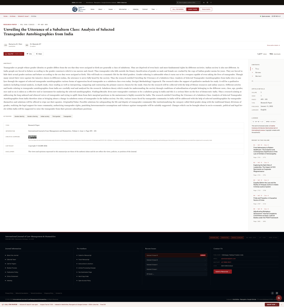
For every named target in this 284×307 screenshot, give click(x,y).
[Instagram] (207, 2)
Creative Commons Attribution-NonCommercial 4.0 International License (265, 128)
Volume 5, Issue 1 (23, 16)
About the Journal (12, 255)
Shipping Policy (48, 293)
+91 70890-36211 (226, 262)
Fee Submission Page (85, 272)
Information (123, 9)
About (100, 9)
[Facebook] (211, 2)
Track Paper (206, 9)
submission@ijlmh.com (228, 258)
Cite (30, 54)
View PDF (15, 54)
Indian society (45, 116)
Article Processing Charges (87, 268)
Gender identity (19, 116)
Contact (145, 9)
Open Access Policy (84, 280)
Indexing (135, 9)
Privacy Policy (9, 293)
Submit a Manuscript (84, 255)
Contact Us (59, 293)
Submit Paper (192, 9)
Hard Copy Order (83, 276)
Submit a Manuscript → (223, 271)
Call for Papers (178, 9)
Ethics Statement (12, 276)
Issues (111, 9)
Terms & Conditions (36, 293)
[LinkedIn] (204, 2)
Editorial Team (11, 259)
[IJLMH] (79, 9)
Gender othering (32, 116)
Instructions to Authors (85, 264)
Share (40, 54)
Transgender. (67, 116)
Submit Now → (272, 304)
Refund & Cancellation (22, 293)
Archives (13, 16)
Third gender (56, 116)
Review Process (12, 268)
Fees (153, 9)
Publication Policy (12, 272)
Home (92, 9)
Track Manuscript (83, 259)
